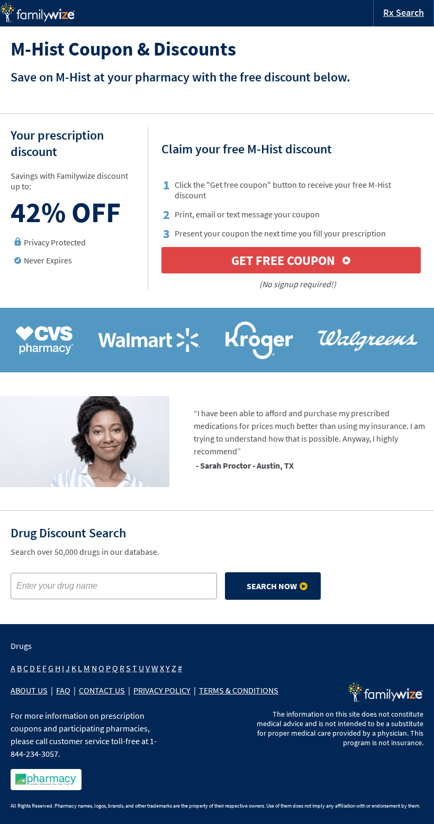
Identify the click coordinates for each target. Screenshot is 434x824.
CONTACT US (102, 690)
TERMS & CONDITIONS (238, 690)
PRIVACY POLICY (162, 690)
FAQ (63, 690)
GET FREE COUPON (283, 260)
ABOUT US (29, 690)
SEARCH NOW (272, 586)
